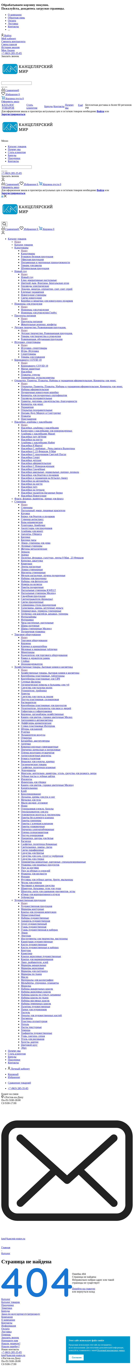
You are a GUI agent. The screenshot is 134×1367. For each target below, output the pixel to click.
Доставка (6, 1331)
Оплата (5, 1328)
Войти (100, 111)
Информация (8, 1325)
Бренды (12, 155)
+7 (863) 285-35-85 (11, 53)
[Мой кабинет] (3, 180)
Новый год (27, 277)
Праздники (14, 158)
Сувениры (27, 507)
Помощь (6, 1334)
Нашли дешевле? (10, 1343)
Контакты (13, 161)
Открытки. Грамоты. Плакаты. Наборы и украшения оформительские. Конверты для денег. (72, 386)
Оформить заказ (10, 101)
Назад (17, 241)
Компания (7, 1316)
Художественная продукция (36, 906)
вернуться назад (86, 1291)
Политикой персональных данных (111, 1350)
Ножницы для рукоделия (35, 309)
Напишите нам (9, 1340)
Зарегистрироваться (13, 114)
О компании (8, 1319)
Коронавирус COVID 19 (34, 365)
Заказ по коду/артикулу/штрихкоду (20, 1314)
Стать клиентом (17, 152)
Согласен (77, 1357)
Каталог (5, 1299)
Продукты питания (31, 321)
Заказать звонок (10, 1337)
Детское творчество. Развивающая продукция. (47, 333)
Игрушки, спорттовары (34, 348)
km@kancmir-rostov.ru (13, 1238)
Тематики (6, 1308)
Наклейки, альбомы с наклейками (40, 427)
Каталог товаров (17, 146)
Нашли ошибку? (10, 1346)
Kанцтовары (28, 253)
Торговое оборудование (34, 640)
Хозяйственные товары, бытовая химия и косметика (50, 672)
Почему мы (14, 149)
